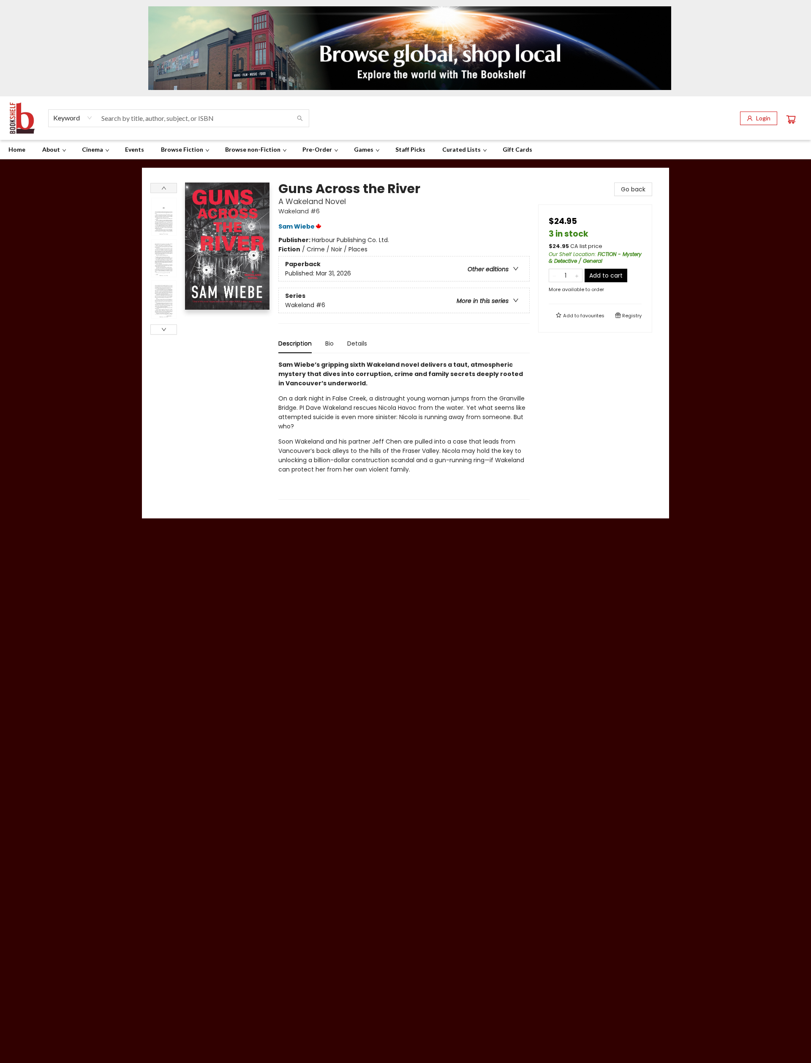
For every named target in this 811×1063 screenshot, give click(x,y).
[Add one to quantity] (577, 275)
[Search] (299, 118)
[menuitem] (17, 149)
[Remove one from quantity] (554, 275)
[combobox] (73, 118)
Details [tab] (357, 343)
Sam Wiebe (296, 226)
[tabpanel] (404, 430)
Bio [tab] (329, 343)
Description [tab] (295, 343)
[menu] (405, 149)
